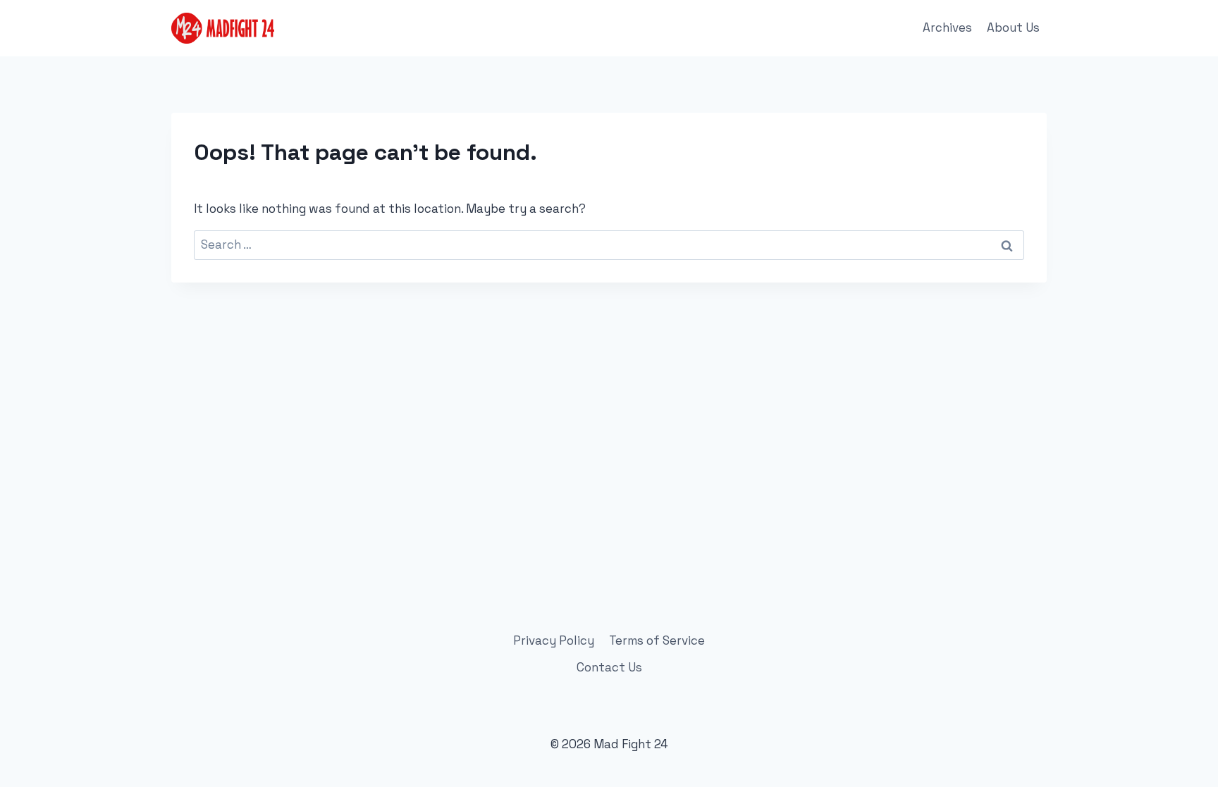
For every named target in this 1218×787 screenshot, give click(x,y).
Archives (947, 27)
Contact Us (609, 667)
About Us (1013, 27)
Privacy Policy (553, 640)
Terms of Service (657, 640)
